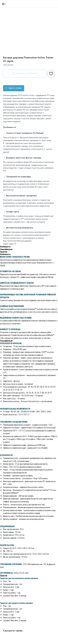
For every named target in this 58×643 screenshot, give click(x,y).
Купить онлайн (15, 88)
